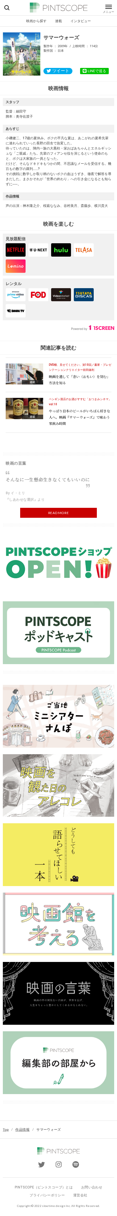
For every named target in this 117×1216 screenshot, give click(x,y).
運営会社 (80, 1195)
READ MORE (58, 513)
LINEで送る (97, 71)
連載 (58, 21)
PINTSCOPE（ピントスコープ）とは (44, 1187)
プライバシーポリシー (47, 1195)
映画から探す (36, 21)
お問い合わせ (91, 1187)
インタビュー (80, 21)
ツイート (60, 70)
